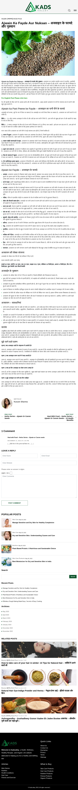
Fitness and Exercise (8, 777)
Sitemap (43, 757)
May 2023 (6, 611)
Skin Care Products (18, 558)
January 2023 (7, 624)
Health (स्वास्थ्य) (7, 19)
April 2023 (6, 615)
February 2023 (7, 621)
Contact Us (44, 748)
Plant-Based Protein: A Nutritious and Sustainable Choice (34, 548)
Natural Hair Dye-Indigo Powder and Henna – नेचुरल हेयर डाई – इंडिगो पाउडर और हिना (37, 691)
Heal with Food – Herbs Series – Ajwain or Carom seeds (26, 437)
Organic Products (46, 778)
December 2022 (8, 628)
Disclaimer (44, 750)
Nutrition (15, 545)
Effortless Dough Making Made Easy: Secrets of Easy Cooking (22, 601)
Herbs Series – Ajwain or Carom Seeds (18, 417)
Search (4, 570)
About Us (43, 745)
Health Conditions (7, 773)
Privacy (42, 752)
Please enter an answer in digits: (13, 469)
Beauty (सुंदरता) (5, 660)
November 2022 (8, 631)
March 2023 (6, 618)
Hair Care (4, 775)
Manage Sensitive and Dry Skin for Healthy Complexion (33, 522)
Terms (42, 755)
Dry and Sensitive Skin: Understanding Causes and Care (33, 535)
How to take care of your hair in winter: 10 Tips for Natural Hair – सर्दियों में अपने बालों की (38, 664)
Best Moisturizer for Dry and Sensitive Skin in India (31, 561)
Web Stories (5, 768)
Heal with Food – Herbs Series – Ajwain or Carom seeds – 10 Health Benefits (59, 418)
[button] (75, 10)
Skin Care (15, 519)
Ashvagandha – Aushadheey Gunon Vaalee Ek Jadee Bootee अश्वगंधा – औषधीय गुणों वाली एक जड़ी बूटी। (38, 719)
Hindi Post (17, 19)
